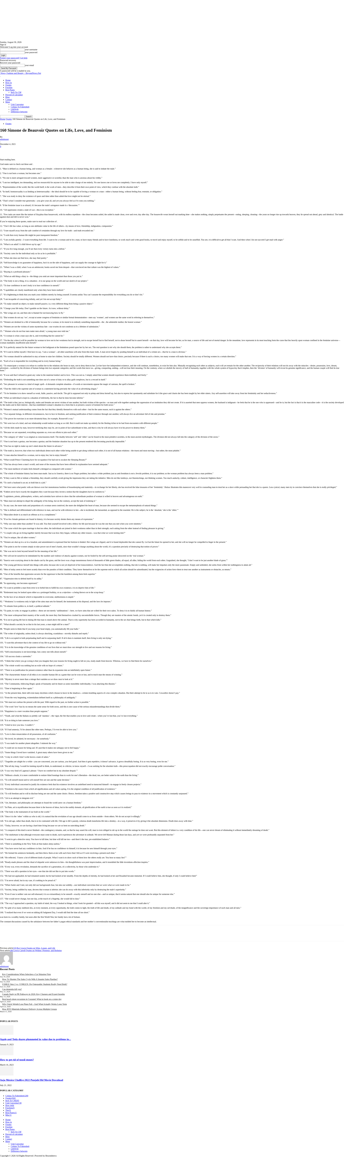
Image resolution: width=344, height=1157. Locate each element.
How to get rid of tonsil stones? (17, 1059)
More (7, 102)
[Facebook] (4, 150)
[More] (43, 150)
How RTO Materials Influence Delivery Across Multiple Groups (29, 1009)
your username (31, 49)
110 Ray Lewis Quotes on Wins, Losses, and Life (34, 948)
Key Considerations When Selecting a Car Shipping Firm (26, 974)
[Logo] (0, 76)
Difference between (19, 112)
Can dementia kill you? (12, 989)
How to (8, 82)
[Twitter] (14, 150)
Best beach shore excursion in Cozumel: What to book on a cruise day (32, 999)
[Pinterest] (23, 150)
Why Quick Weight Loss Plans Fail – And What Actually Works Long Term (34, 1004)
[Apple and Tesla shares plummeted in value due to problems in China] (6, 1034)
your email (29, 65)
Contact (8, 99)
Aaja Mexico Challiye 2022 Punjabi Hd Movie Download (31, 1080)
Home (8, 80)
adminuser (4, 139)
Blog (7, 97)
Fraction (8, 87)
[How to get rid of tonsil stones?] (6, 1054)
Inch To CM (16, 92)
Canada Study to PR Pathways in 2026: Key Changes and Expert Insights (33, 994)
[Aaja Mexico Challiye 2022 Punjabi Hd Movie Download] (6, 1075)
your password (31, 52)
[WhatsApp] (33, 150)
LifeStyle (15, 109)
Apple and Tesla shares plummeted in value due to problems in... (35, 1039)
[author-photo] (6, 964)
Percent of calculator (14, 95)
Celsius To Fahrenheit (20, 107)
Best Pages (10, 90)
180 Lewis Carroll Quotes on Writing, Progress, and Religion (36, 950)
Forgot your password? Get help (13, 58)
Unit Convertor (17, 104)
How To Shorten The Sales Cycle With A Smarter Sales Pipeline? (30, 979)
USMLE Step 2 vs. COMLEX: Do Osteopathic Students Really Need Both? (34, 984)
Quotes (8, 85)
